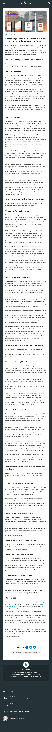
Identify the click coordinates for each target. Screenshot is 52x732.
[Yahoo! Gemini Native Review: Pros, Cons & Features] (5, 698)
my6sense (26, 670)
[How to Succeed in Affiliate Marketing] (5, 718)
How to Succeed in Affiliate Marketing (19, 718)
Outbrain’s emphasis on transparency (27, 609)
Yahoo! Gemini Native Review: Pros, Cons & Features (22, 698)
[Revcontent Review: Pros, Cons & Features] (5, 705)
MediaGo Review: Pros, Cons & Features (19, 711)
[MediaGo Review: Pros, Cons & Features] (5, 712)
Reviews (11, 13)
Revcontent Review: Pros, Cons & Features (20, 704)
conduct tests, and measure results (30, 634)
